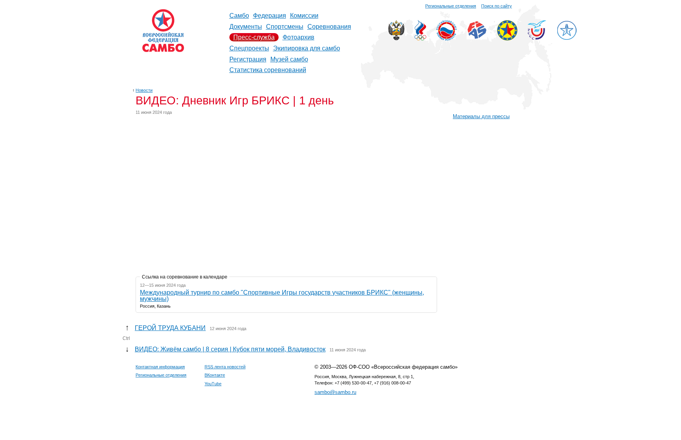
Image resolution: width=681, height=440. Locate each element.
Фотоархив (298, 37)
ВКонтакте (215, 375)
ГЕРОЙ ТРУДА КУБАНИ (170, 328)
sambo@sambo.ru (335, 392)
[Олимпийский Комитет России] (420, 38)
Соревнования (329, 26)
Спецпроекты (249, 48)
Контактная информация (160, 366)
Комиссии (304, 15)
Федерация (269, 15)
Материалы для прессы (481, 116)
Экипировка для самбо (306, 48)
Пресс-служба (254, 37)
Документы (245, 26)
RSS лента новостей (225, 366)
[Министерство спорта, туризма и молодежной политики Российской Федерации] (396, 38)
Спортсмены (284, 26)
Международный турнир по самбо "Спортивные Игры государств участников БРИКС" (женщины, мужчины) (282, 295)
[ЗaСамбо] (566, 38)
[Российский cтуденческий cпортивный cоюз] (537, 37)
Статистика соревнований (267, 70)
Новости (144, 90)
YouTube (213, 383)
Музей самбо (289, 59)
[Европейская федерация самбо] (507, 38)
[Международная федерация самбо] (477, 37)
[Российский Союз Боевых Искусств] (446, 38)
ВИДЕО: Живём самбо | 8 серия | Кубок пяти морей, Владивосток (230, 349)
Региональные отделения (450, 6)
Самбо (239, 15)
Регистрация (247, 59)
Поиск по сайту (496, 6)
